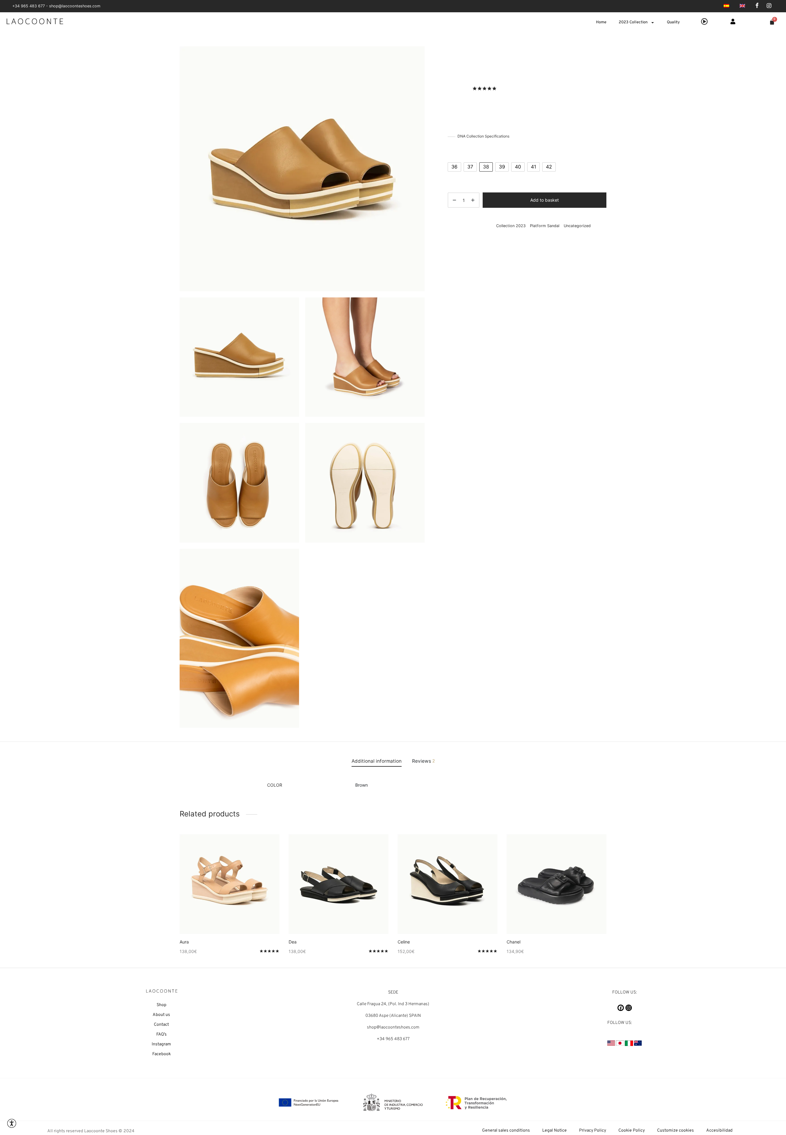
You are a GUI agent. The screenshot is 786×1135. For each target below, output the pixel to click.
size (452, 150)
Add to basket (544, 200)
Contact (161, 1024)
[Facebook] (620, 1008)
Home (601, 22)
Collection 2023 (476, 58)
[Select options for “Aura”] (219, 919)
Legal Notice (554, 1130)
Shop (161, 1005)
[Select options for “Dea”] (328, 919)
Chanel (513, 941)
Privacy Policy (592, 1130)
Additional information (377, 761)
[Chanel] (556, 884)
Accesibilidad (719, 1130)
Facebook (161, 1054)
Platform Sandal (509, 58)
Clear (457, 176)
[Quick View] (239, 919)
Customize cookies (675, 1130)
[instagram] (769, 6)
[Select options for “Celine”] (437, 919)
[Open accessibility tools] (11, 1123)
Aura (184, 941)
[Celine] (447, 884)
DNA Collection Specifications (483, 136)
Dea (293, 941)
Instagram (161, 1044)
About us (161, 1014)
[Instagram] (628, 1008)
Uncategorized (577, 225)
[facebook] (757, 6)
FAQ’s (161, 1034)
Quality (673, 22)
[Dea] (338, 884)
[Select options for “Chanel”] (546, 919)
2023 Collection (633, 22)
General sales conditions (506, 1130)
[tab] (377, 761)
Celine (404, 941)
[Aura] (229, 884)
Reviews (423, 761)
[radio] (454, 167)
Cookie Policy (631, 1130)
